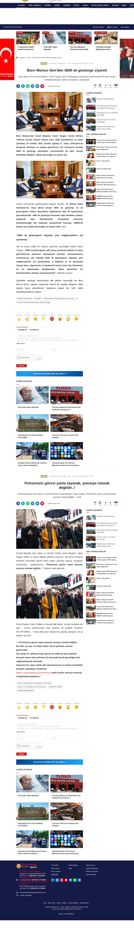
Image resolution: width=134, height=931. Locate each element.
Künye (59, 903)
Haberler (22, 57)
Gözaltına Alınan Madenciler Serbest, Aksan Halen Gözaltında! (32, 464)
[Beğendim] (19, 315)
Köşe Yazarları (56, 871)
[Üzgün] (76, 315)
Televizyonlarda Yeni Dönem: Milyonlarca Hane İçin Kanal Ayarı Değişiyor (65, 464)
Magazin (115, 5)
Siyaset (76, 5)
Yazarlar (126, 27)
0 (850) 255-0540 (26, 895)
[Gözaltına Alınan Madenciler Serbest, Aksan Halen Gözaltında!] (32, 451)
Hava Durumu (90, 865)
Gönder (21, 366)
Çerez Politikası (73, 903)
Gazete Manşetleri (92, 868)
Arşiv (70, 868)
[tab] (22, 330)
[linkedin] (37, 86)
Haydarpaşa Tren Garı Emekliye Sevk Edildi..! (30, 436)
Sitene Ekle (51, 903)
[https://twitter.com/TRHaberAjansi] (57, 880)
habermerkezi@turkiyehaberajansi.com (33, 892)
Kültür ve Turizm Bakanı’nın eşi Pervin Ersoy (34, 673)
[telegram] (32, 86)
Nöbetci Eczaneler (92, 871)
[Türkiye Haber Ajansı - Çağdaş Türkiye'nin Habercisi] (26, 866)
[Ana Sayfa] (17, 58)
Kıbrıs (124, 5)
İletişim (64, 903)
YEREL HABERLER (34, 5)
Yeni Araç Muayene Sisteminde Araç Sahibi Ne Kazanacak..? (66, 408)
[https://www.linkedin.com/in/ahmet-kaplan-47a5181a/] (70, 880)
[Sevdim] (36, 315)
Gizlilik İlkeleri (84, 903)
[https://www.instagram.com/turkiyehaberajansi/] (61, 880)
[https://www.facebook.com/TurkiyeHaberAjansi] (52, 880)
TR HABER (21, 5)
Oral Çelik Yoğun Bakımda (28, 407)
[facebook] (18, 86)
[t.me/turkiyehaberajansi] (79, 880)
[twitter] (23, 86)
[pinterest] (42, 86)
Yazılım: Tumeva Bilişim (66, 914)
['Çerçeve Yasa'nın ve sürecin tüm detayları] (66, 423)
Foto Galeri (113, 27)
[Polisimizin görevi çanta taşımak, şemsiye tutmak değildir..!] (49, 529)
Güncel (57, 5)
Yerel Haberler (73, 865)
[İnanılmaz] (68, 315)
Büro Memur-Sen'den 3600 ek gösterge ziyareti (47, 57)
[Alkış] (27, 315)
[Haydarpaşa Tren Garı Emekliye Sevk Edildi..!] (32, 423)
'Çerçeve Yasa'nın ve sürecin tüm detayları (65, 436)
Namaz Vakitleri (91, 874)
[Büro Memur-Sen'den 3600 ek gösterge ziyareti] (49, 111)
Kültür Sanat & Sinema (100, 5)
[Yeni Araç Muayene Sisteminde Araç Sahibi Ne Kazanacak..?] (66, 395)
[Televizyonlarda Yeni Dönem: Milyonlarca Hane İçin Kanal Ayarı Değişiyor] (66, 451)
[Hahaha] (60, 315)
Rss (45, 903)
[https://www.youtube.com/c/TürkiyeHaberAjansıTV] (66, 880)
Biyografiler (55, 874)
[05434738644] (74, 880)
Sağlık (85, 5)
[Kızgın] (52, 315)
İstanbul (47, 5)
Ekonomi (66, 5)
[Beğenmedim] (44, 315)
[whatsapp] (28, 86)
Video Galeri (99, 27)
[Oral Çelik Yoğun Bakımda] (32, 395)
